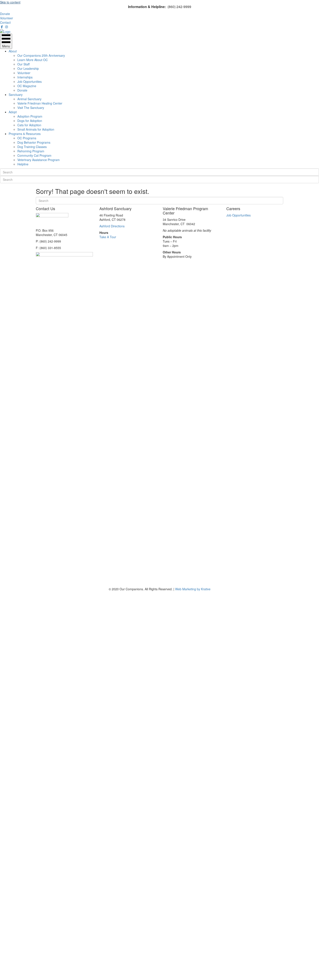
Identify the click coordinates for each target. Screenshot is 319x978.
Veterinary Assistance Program (38, 160)
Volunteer (23, 73)
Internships (25, 77)
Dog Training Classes (32, 147)
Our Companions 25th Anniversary (41, 55)
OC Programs (26, 138)
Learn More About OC (32, 60)
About (13, 51)
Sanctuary (16, 94)
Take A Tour (107, 237)
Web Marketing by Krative (192, 589)
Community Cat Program (34, 155)
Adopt (13, 112)
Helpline (22, 164)
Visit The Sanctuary (30, 107)
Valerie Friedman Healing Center (39, 103)
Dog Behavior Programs (33, 142)
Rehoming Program (30, 151)
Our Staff (23, 64)
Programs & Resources (25, 133)
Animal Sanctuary (29, 99)
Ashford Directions (112, 226)
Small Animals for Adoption (35, 129)
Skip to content (10, 2)
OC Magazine (26, 86)
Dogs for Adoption (29, 120)
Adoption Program (29, 116)
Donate (22, 90)
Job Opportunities (29, 81)
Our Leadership (28, 68)
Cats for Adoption (29, 125)
